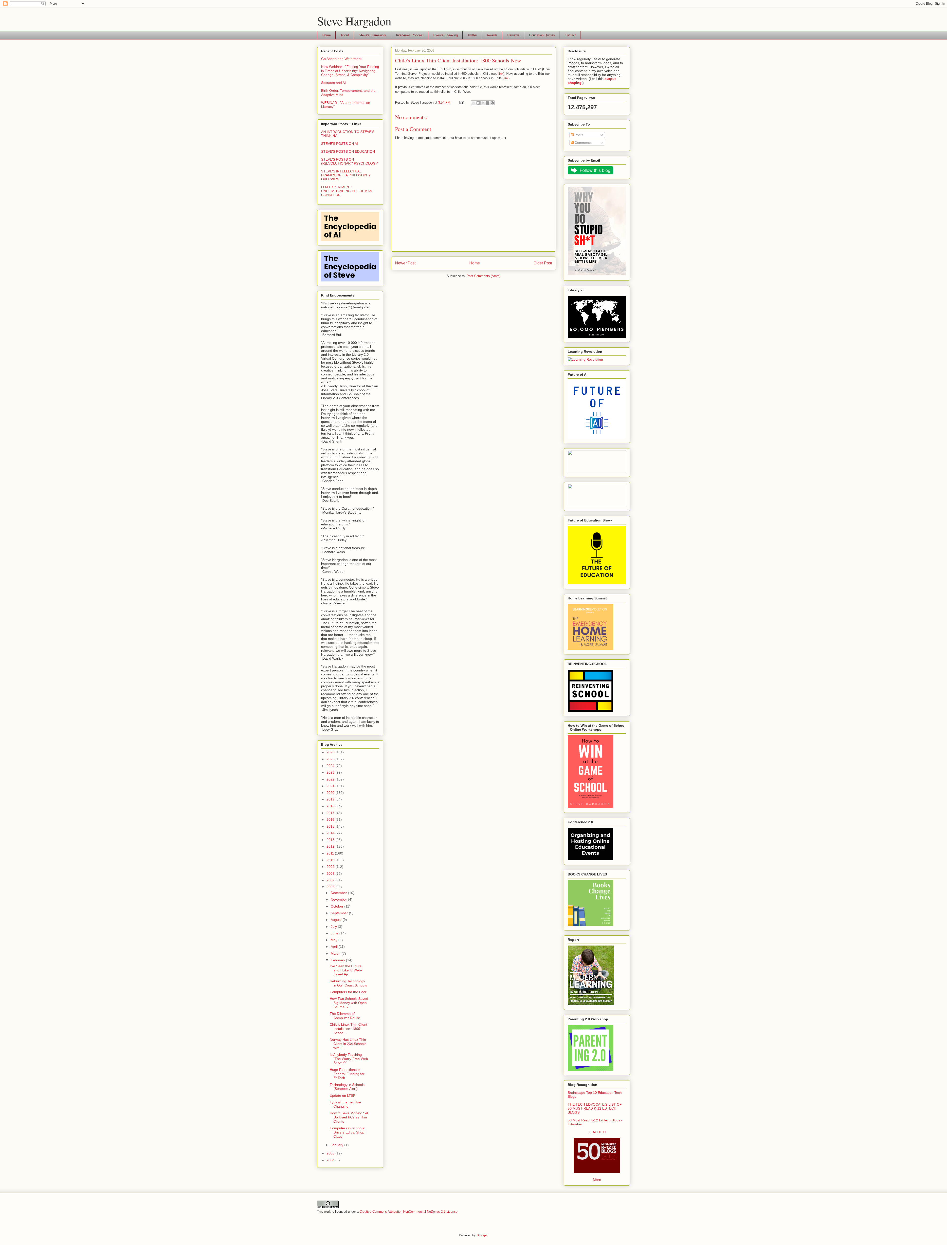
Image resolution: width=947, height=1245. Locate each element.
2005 (331, 1153)
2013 (331, 840)
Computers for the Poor (348, 992)
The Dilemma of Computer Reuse (345, 1016)
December (339, 893)
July (334, 927)
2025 (331, 759)
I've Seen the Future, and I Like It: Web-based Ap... (346, 970)
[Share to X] (482, 102)
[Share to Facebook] (487, 102)
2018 (331, 806)
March (336, 953)
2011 (331, 853)
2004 (331, 1160)
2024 (331, 766)
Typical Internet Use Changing (345, 1104)
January (337, 1145)
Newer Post (405, 263)
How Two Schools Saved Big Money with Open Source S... (349, 1003)
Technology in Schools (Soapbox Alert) (347, 1087)
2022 (331, 779)
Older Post (542, 263)
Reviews (513, 35)
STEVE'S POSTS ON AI (339, 144)
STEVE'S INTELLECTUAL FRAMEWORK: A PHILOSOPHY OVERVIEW (346, 175)
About (345, 35)
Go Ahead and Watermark (341, 59)
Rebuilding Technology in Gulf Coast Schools (348, 983)
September (340, 913)
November (339, 899)
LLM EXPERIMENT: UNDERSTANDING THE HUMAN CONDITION (346, 191)
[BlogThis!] (478, 102)
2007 (331, 880)
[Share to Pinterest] (492, 102)
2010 (331, 860)
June (335, 933)
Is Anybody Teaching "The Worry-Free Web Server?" (349, 1059)
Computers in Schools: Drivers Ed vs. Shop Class (347, 1132)
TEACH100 (597, 1132)
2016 (331, 819)
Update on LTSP (342, 1095)
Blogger (482, 1235)
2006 (331, 887)
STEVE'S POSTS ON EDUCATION (348, 151)
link (500, 73)
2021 (331, 786)
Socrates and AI (333, 83)
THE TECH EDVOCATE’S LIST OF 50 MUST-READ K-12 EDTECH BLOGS (595, 1108)
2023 (331, 772)
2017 (331, 813)
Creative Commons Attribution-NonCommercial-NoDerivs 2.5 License (408, 1211)
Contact (570, 35)
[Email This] (473, 102)
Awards (492, 35)
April (335, 946)
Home (326, 35)
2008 (331, 873)
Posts (578, 135)
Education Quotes (542, 35)
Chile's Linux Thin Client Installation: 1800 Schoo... (348, 1028)
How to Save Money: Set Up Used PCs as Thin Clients (349, 1117)
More (597, 1180)
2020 (331, 793)
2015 (331, 826)
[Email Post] (461, 102)
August (337, 920)
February (338, 960)
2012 (331, 846)
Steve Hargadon (354, 21)
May (334, 940)
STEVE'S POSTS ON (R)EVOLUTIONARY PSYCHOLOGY (349, 161)
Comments (583, 143)
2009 (331, 867)
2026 (331, 752)
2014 (331, 833)
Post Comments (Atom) (483, 276)
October (337, 906)
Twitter (472, 35)
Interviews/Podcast (409, 35)
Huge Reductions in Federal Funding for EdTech (347, 1074)
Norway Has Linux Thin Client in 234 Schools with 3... (348, 1044)
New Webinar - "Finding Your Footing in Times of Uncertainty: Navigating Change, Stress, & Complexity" (350, 71)
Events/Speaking (445, 35)
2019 (331, 799)
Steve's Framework (372, 35)
